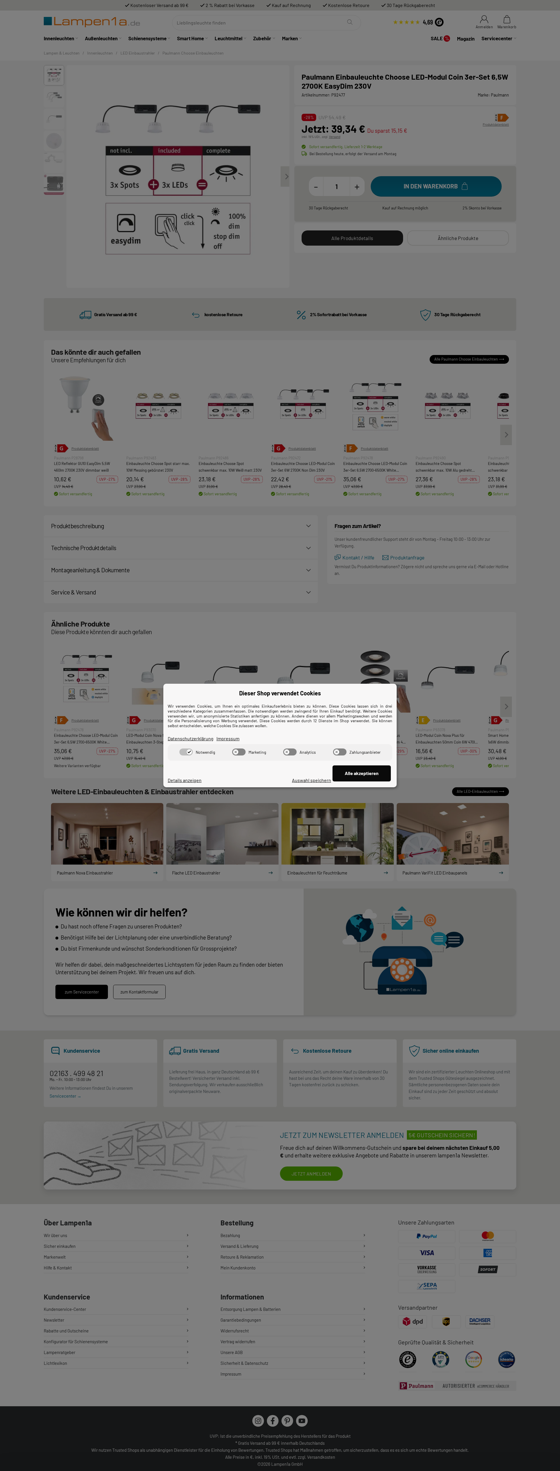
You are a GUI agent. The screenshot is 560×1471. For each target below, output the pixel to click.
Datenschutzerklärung (191, 738)
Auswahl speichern (311, 780)
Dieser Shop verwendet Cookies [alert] (280, 693)
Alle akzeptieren (362, 773)
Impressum (227, 738)
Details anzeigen (185, 780)
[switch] (186, 751)
